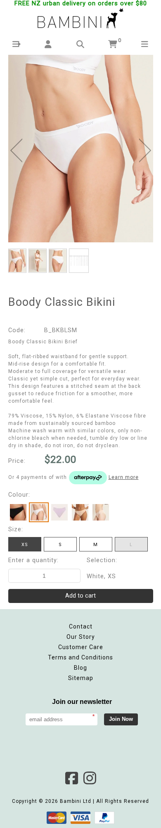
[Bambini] (80, 19)
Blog (80, 667)
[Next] (145, 150)
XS (24, 544)
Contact (80, 626)
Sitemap (80, 678)
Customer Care (80, 647)
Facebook (71, 778)
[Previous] (16, 150)
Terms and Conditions (80, 657)
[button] (16, 44)
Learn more (124, 477)
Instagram (89, 778)
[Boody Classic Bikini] (80, 149)
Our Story (80, 636)
